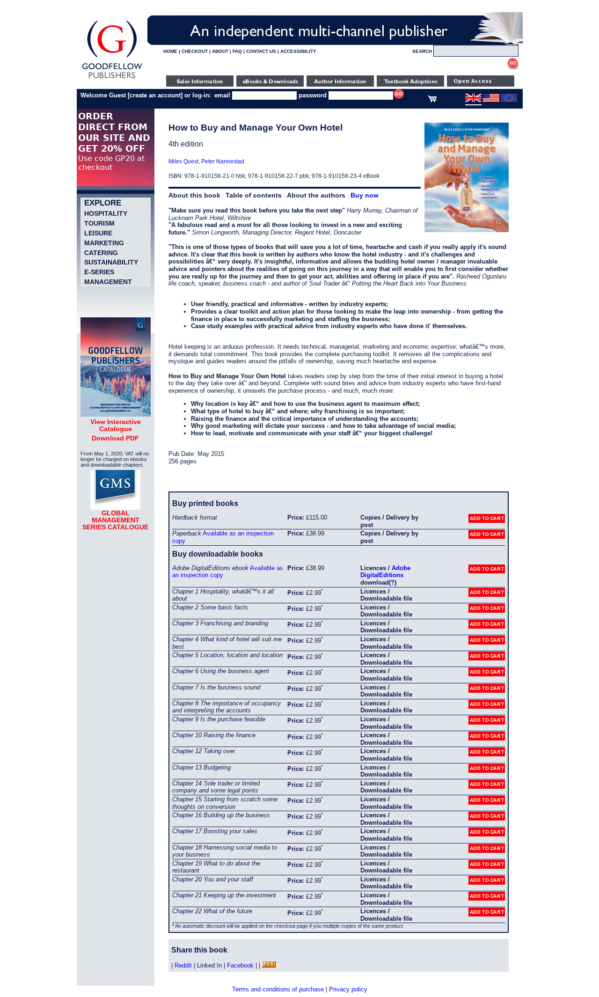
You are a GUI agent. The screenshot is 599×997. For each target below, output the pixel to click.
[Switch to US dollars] (491, 100)
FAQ (237, 51)
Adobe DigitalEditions (385, 571)
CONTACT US (261, 51)
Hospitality (105, 213)
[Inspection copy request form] (410, 84)
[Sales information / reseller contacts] (200, 84)
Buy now (365, 195)
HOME (170, 51)
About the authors (316, 195)
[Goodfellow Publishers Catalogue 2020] (115, 414)
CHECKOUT (195, 51)
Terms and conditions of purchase (278, 989)
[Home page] (112, 78)
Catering (101, 253)
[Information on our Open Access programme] (480, 84)
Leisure (98, 233)
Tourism (99, 223)
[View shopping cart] (432, 100)
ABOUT (220, 51)
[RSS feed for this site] (269, 965)
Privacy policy (348, 989)
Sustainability (111, 262)
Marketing (104, 243)
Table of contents (254, 195)
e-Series (99, 272)
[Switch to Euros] (509, 100)
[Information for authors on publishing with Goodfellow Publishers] (340, 84)
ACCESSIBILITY (298, 51)
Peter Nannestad (222, 161)
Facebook (240, 965)
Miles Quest (183, 161)
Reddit (183, 965)
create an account (155, 95)
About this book (194, 195)
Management (108, 282)
